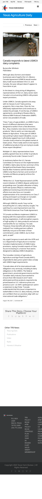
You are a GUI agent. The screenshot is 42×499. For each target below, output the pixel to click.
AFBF (38, 420)
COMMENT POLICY (38, 437)
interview (28, 131)
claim (36, 93)
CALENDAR (38, 429)
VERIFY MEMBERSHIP (25, 451)
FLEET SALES (25, 446)
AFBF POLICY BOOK (25, 426)
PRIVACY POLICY (38, 432)
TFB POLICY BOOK (25, 419)
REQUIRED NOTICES (38, 441)
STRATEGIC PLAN (25, 432)
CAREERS (38, 422)
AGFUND (38, 417)
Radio (9, 342)
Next (35, 25)
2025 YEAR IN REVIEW (25, 439)
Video (9, 338)
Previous (28, 25)
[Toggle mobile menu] (38, 6)
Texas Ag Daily (12, 331)
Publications (11, 334)
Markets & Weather (14, 345)
